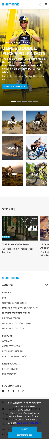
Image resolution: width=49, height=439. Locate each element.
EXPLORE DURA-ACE (14, 86)
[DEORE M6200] (30, 101)
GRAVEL (13, 148)
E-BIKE (13, 173)
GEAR (36, 173)
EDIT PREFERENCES (24, 435)
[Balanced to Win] (19, 101)
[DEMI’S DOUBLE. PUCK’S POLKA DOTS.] (13, 101)
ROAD (13, 122)
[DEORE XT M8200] (24, 101)
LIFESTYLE (36, 148)
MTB (36, 122)
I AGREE (25, 429)
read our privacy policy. (29, 422)
